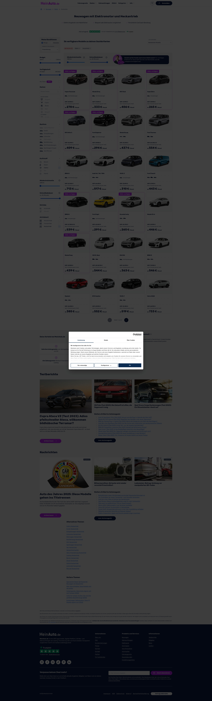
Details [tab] (106, 340)
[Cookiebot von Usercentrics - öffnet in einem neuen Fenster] (134, 334)
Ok (130, 365)
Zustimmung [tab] (81, 340)
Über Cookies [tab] (131, 340)
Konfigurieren (105, 365)
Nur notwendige (82, 365)
